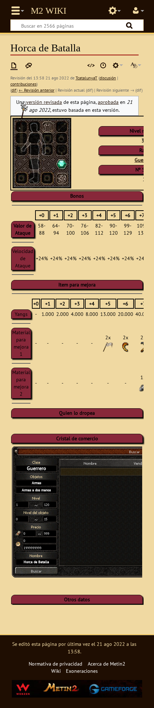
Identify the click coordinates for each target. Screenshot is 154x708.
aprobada (108, 101)
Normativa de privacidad (55, 663)
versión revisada (44, 101)
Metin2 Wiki (48, 11)
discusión (108, 78)
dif (13, 90)
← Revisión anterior (36, 90)
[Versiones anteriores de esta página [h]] (103, 65)
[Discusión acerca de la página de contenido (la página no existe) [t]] (28, 65)
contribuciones (23, 84)
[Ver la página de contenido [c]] (14, 65)
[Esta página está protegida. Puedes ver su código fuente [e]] (91, 65)
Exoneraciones (82, 670)
